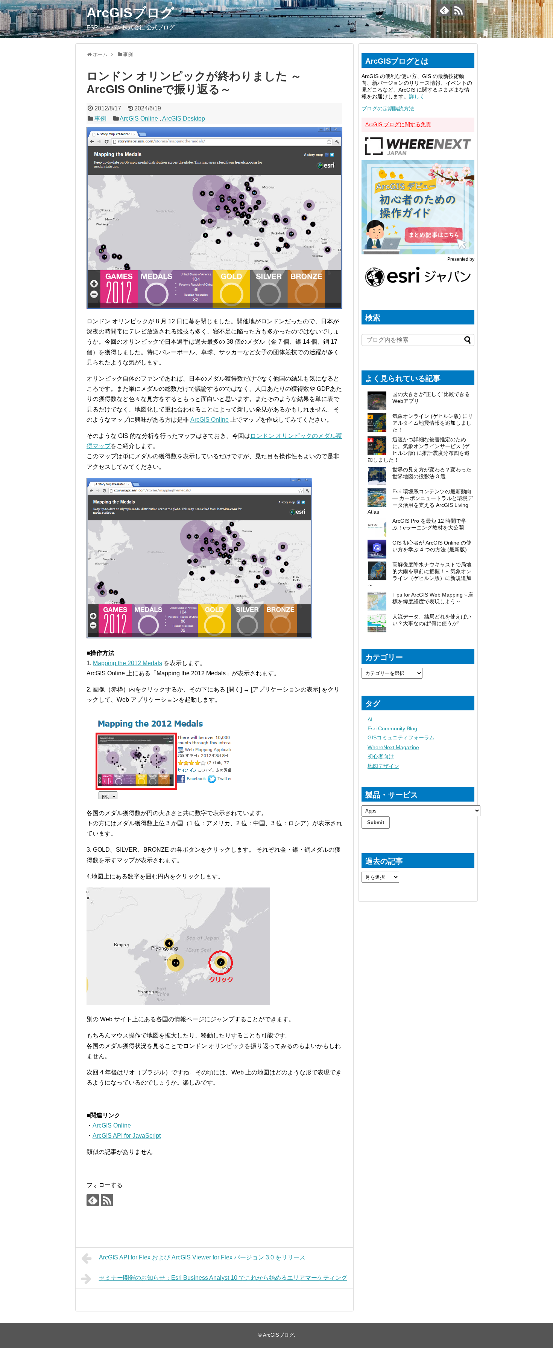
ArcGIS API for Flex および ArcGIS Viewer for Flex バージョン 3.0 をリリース (202, 1257)
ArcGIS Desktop (183, 118)
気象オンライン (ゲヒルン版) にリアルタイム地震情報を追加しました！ (432, 423)
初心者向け (381, 756)
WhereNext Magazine (393, 747)
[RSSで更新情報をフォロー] (458, 10)
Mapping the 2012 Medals (127, 663)
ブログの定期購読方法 (388, 109)
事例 (100, 118)
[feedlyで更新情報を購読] (444, 10)
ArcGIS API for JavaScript (127, 1135)
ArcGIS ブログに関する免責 (398, 124)
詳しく (417, 96)
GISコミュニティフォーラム (401, 737)
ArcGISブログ (130, 12)
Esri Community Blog (392, 728)
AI (370, 719)
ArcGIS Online (139, 118)
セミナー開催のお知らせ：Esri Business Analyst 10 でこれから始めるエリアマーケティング (223, 1278)
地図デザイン (383, 766)
